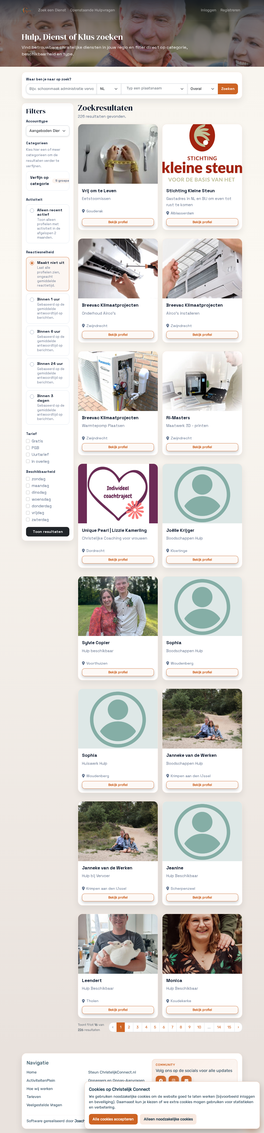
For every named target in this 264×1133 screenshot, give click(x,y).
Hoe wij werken (40, 1089)
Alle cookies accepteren (113, 1119)
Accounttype (37, 121)
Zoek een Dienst (52, 10)
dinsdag (39, 492)
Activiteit (34, 199)
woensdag (41, 499)
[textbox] (151, 88)
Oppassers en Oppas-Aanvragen (116, 1080)
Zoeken (228, 88)
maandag (40, 485)
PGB (35, 447)
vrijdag (38, 512)
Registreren (230, 10)
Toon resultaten (48, 531)
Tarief (31, 434)
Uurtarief (40, 454)
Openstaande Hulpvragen (92, 10)
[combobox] (154, 88)
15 (229, 1027)
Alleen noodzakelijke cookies (168, 1119)
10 (199, 1027)
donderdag (42, 505)
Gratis (37, 441)
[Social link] (161, 1081)
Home (32, 1072)
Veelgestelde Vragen (44, 1105)
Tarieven (34, 1097)
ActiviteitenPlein (41, 1080)
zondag (38, 478)
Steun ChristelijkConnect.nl (112, 1072)
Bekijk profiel (118, 222)
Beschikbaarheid (40, 471)
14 (219, 1027)
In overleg (40, 461)
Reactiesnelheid (40, 252)
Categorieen (37, 143)
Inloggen (208, 10)
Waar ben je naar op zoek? (48, 79)
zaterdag (40, 519)
